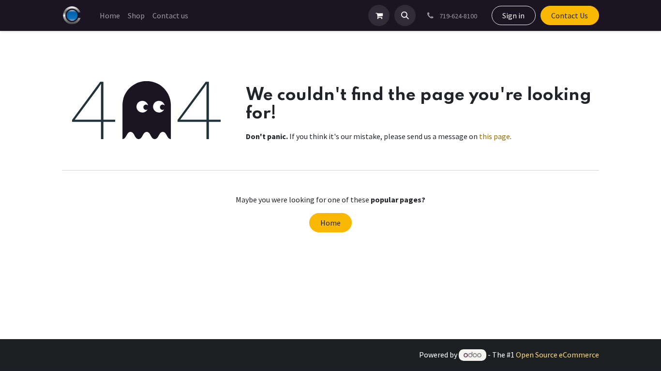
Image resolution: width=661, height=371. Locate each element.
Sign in (513, 15)
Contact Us (569, 15)
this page (494, 136)
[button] (405, 15)
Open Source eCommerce (557, 354)
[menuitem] (110, 15)
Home (330, 223)
